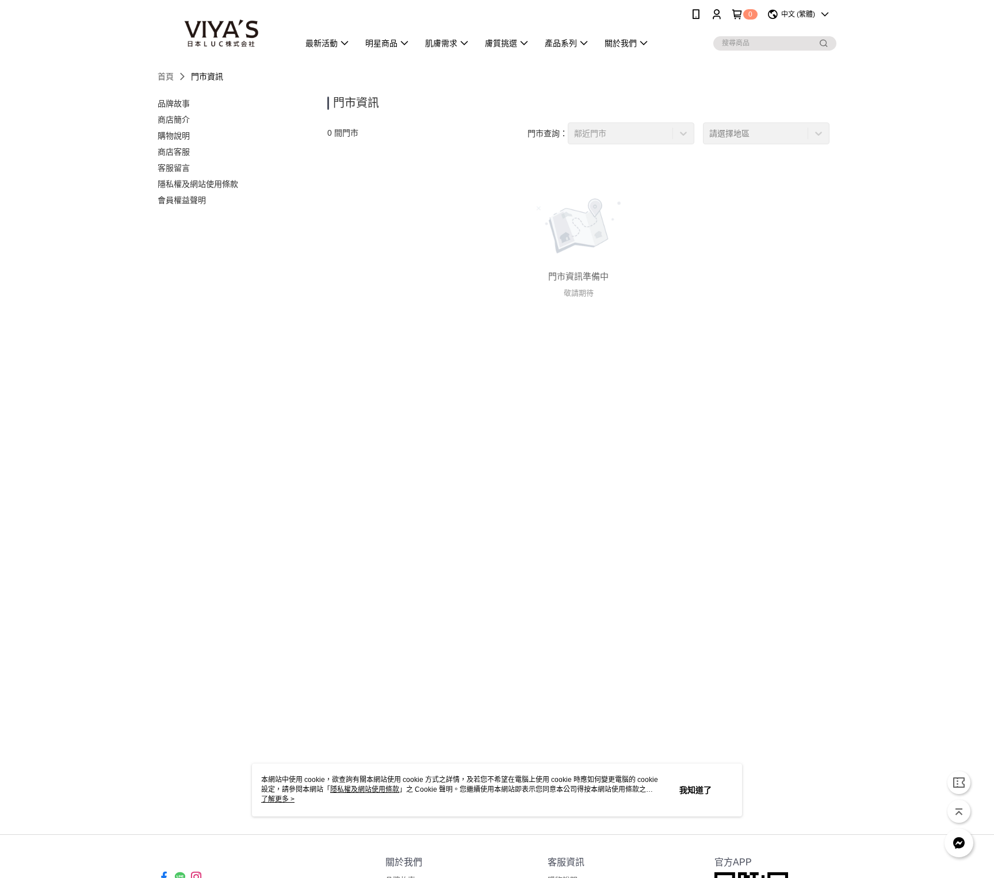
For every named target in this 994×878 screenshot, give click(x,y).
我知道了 (695, 790)
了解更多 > (278, 799)
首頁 (166, 76)
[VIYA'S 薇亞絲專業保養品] (221, 30)
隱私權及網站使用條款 (364, 789)
